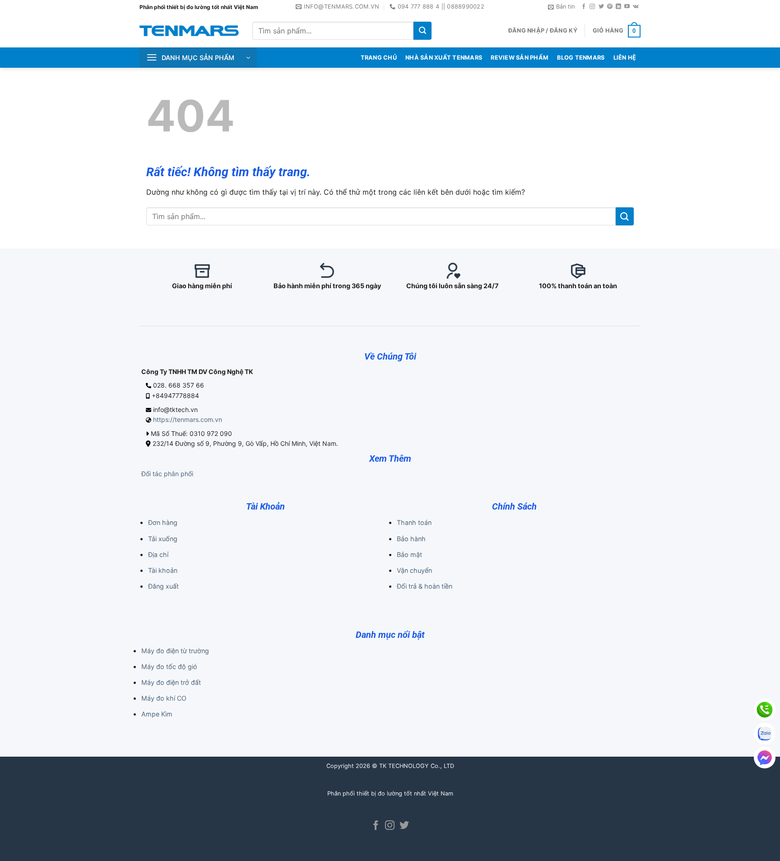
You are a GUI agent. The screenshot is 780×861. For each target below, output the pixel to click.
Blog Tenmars (580, 57)
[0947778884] (764, 710)
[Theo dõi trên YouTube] (627, 7)
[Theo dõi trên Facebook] (583, 7)
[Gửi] (422, 31)
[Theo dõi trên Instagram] (592, 7)
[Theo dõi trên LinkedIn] (618, 7)
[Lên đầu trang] (761, 848)
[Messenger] (764, 757)
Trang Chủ (379, 57)
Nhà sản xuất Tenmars (443, 57)
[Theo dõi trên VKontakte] (636, 7)
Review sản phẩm (519, 57)
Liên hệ (624, 57)
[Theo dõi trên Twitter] (601, 7)
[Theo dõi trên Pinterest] (610, 7)
